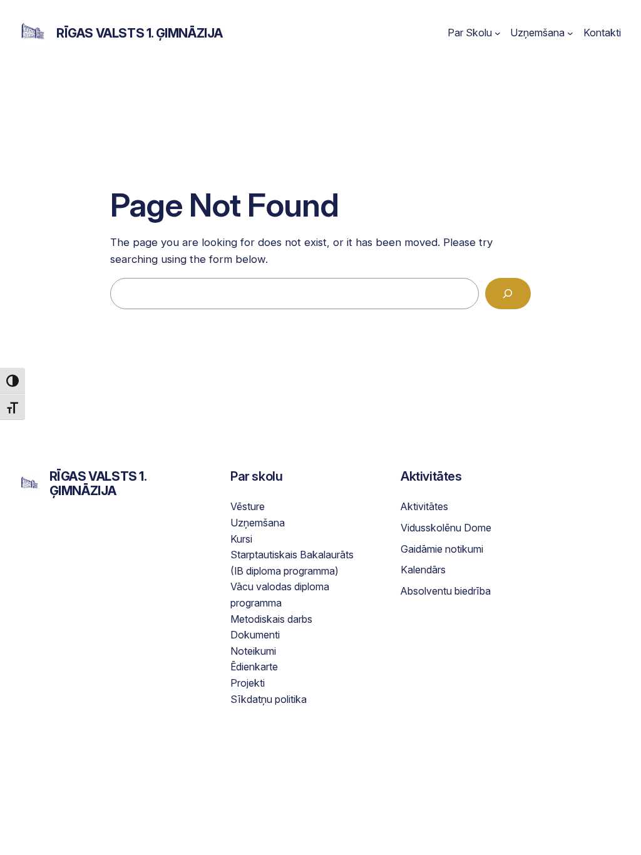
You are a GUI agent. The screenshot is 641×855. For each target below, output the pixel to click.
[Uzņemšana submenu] (570, 33)
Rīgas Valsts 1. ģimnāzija (139, 33)
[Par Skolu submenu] (498, 33)
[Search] (508, 294)
